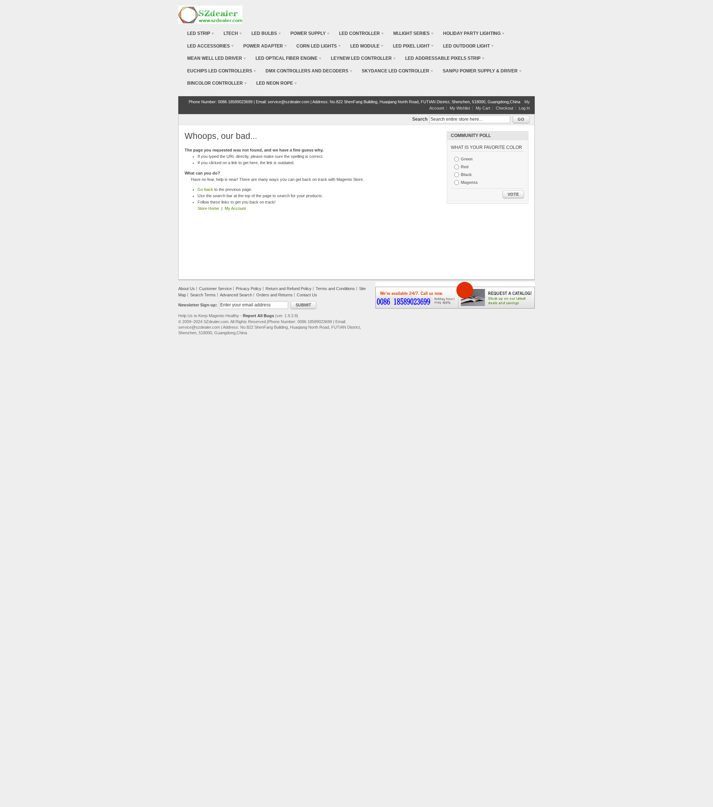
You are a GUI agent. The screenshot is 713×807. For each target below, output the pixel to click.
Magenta (469, 182)
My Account (235, 208)
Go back (205, 189)
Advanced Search (236, 295)
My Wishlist (460, 108)
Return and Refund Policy (289, 288)
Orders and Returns (274, 295)
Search (419, 119)
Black (466, 174)
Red (465, 167)
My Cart (483, 108)
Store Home (208, 208)
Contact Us (307, 295)
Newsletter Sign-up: (197, 305)
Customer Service (215, 288)
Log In (524, 108)
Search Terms (203, 295)
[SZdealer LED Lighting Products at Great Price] (210, 15)
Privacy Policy (248, 288)
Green (467, 159)
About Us (186, 288)
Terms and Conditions (335, 288)
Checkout (504, 108)
